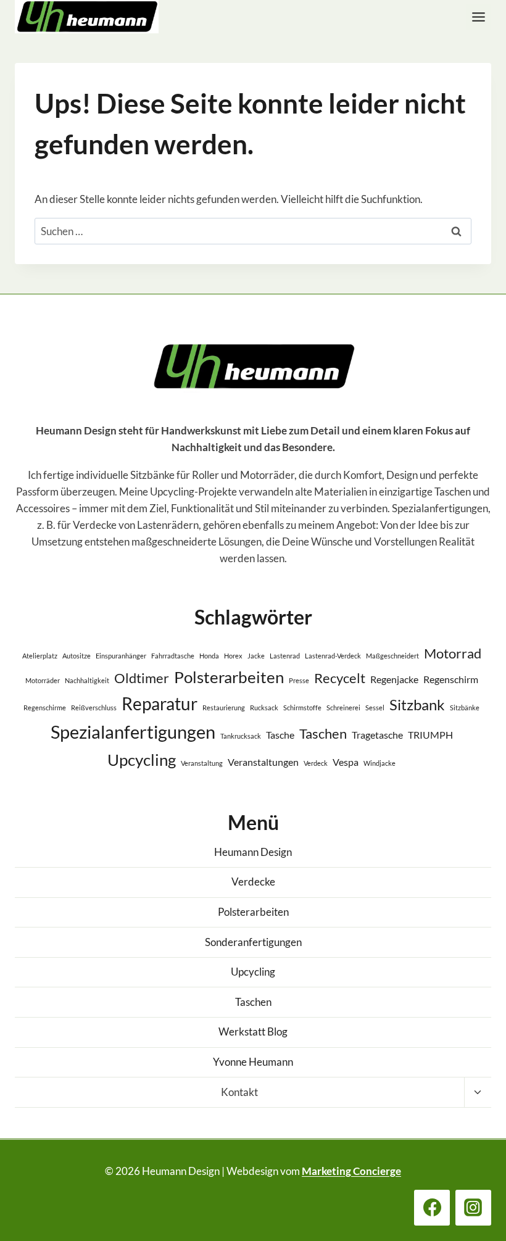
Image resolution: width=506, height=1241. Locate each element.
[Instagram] (473, 1208)
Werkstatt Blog (253, 1031)
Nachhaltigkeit (87, 680)
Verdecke (253, 881)
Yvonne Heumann (253, 1061)
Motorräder (42, 680)
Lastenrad (285, 656)
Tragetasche (377, 735)
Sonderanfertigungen (253, 942)
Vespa (346, 762)
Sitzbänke (464, 708)
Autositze (76, 656)
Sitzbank (417, 704)
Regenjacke (394, 679)
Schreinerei (343, 708)
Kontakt (239, 1091)
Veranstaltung (202, 763)
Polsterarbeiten (229, 677)
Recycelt (339, 678)
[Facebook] (432, 1208)
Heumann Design (253, 851)
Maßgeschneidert (392, 656)
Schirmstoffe (302, 708)
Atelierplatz (39, 656)
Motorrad (452, 653)
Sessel (374, 708)
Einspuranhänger (121, 656)
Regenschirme (44, 708)
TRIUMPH (430, 735)
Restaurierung (223, 708)
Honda (209, 656)
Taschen (323, 733)
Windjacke (379, 763)
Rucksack (264, 708)
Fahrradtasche (172, 656)
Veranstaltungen (263, 762)
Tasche (280, 735)
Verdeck (316, 763)
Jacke (256, 656)
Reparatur (159, 703)
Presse (299, 680)
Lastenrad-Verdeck (333, 656)
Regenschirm (450, 679)
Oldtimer (141, 678)
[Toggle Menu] (478, 17)
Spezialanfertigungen (133, 731)
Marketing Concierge (351, 1170)
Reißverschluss (94, 708)
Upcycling (141, 760)
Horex (233, 656)
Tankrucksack (240, 736)
